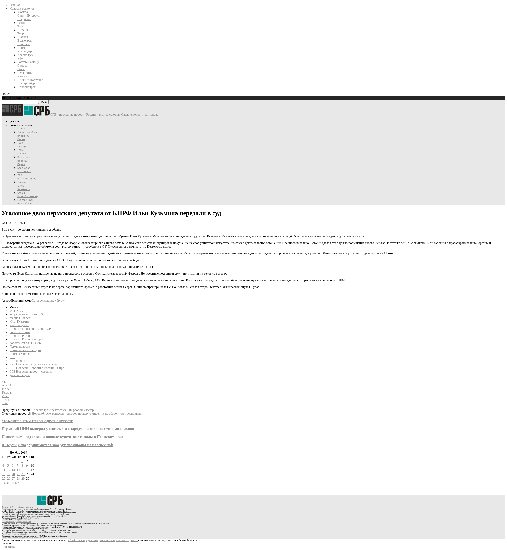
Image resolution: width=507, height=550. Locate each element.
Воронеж (23, 44)
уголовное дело (20, 375)
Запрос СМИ (9, 507)
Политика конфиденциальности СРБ (16, 521)
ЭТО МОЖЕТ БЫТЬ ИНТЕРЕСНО (24, 421)
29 (23, 478)
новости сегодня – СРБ (25, 343)
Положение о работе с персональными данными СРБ (24, 538)
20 (13, 474)
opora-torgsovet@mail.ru (18, 534)
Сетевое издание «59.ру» (48, 300)
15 (23, 469)
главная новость (20, 318)
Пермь (21, 47)
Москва (22, 12)
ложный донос (19, 325)
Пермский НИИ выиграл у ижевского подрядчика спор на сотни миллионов (68, 429)
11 (3, 469)
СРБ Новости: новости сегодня (31, 371)
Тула (20, 26)
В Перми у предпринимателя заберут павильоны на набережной (57, 445)
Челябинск (24, 72)
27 (13, 478)
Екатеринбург (26, 83)
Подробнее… (9, 546)
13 (13, 469)
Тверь (21, 33)
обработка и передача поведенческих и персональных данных (103, 540)
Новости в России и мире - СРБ (31, 328)
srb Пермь (16, 310)
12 (8, 469)
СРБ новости (18, 360)
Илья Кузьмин (19, 321)
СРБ (12, 357)
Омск (21, 69)
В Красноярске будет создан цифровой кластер (62, 410)
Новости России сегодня (26, 339)
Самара (22, 65)
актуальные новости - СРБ (27, 314)
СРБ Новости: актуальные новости (33, 364)
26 (8, 478)
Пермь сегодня (20, 353)
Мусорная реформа (22, 520)
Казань (22, 76)
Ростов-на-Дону (28, 62)
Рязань (21, 22)
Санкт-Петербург (29, 15)
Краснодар (24, 51)
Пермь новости (20, 346)
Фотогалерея (25, 507)
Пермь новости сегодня (25, 350)
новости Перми (20, 332)
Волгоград (24, 40)
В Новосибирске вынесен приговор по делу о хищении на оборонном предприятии (86, 413)
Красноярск (25, 55)
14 (18, 469)
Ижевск (22, 37)
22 (23, 474)
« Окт (5, 482)
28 (18, 478)
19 (8, 474)
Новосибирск (26, 87)
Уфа (20, 58)
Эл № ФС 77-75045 (30, 518)
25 (3, 478)
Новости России (21, 335)
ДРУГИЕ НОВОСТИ (60, 421)
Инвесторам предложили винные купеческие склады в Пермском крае (62, 437)
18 (3, 474)
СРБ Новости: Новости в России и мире (37, 368)
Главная (15, 5)
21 (18, 474)
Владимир (24, 19)
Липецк (22, 30)
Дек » (15, 482)
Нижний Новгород (30, 79)
